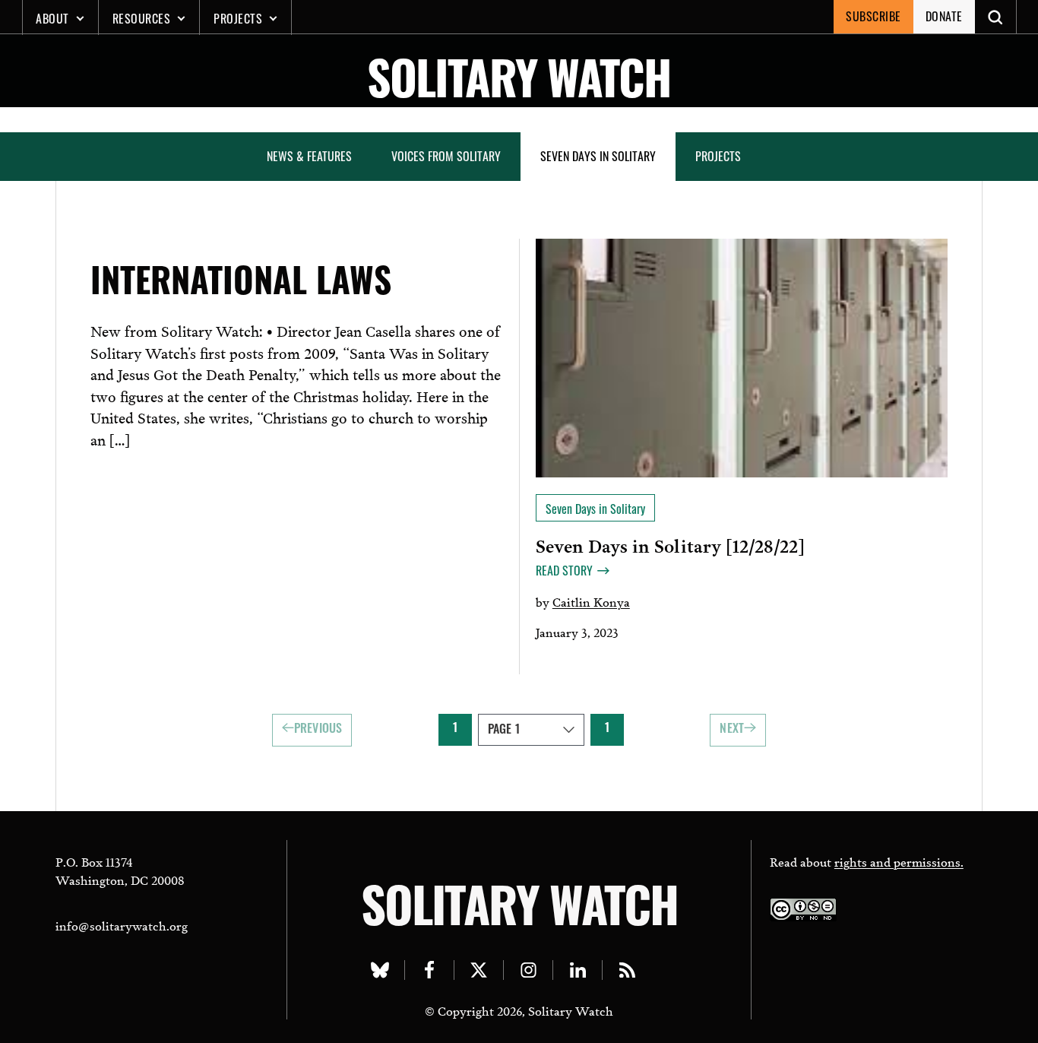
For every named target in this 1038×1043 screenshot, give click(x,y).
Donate (944, 16)
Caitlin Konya (591, 600)
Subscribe (873, 16)
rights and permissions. (899, 860)
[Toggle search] (996, 16)
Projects (238, 18)
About (52, 18)
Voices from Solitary (446, 156)
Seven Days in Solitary (598, 156)
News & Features (309, 156)
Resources (141, 18)
